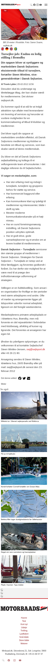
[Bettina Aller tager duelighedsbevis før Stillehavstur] (24, 504)
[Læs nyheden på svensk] (15, 49)
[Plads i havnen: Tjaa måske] (24, 569)
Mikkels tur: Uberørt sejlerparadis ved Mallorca (20, 421)
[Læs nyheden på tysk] (6, 49)
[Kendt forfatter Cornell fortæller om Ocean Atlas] (24, 471)
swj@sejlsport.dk (35, 349)
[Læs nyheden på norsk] (11, 49)
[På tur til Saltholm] (24, 438)
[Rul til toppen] (44, 661)
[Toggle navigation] (46, 5)
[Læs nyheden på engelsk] (2, 49)
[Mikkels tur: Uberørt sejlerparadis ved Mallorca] (24, 405)
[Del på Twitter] (24, 378)
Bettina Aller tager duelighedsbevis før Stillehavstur (21, 519)
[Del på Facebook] (19, 378)
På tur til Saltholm (8, 454)
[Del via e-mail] (28, 378)
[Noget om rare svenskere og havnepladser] (24, 536)
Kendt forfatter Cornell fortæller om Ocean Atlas (20, 487)
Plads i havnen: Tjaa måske (12, 585)
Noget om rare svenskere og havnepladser (18, 552)
